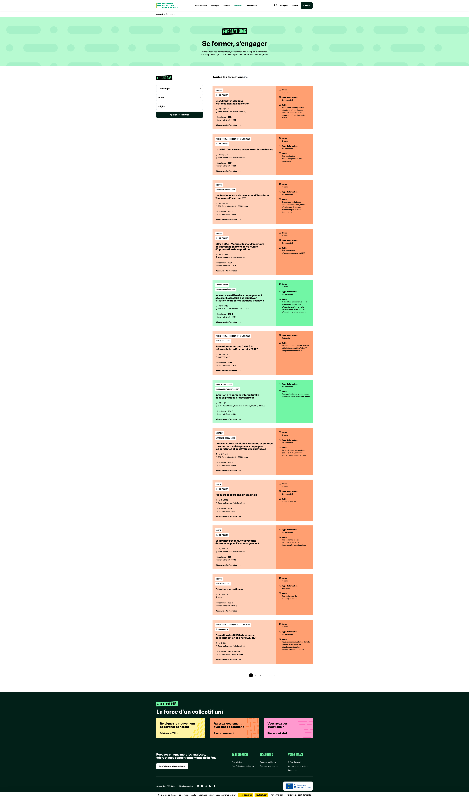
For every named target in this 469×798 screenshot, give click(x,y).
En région (284, 5)
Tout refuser (261, 795)
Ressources (292, 770)
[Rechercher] (275, 5)
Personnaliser (277, 795)
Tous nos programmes (269, 766)
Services (238, 5)
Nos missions (237, 762)
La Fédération (251, 5)
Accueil (159, 14)
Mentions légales (186, 786)
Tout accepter (245, 795)
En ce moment (201, 5)
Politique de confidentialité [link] (299, 795)
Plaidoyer (215, 5)
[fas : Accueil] (167, 5)
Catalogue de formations (298, 766)
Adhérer (306, 5)
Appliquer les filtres (179, 115)
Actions (226, 5)
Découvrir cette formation (226, 125)
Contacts (294, 5)
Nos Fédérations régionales (243, 766)
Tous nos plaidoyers (268, 762)
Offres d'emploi (294, 762)
